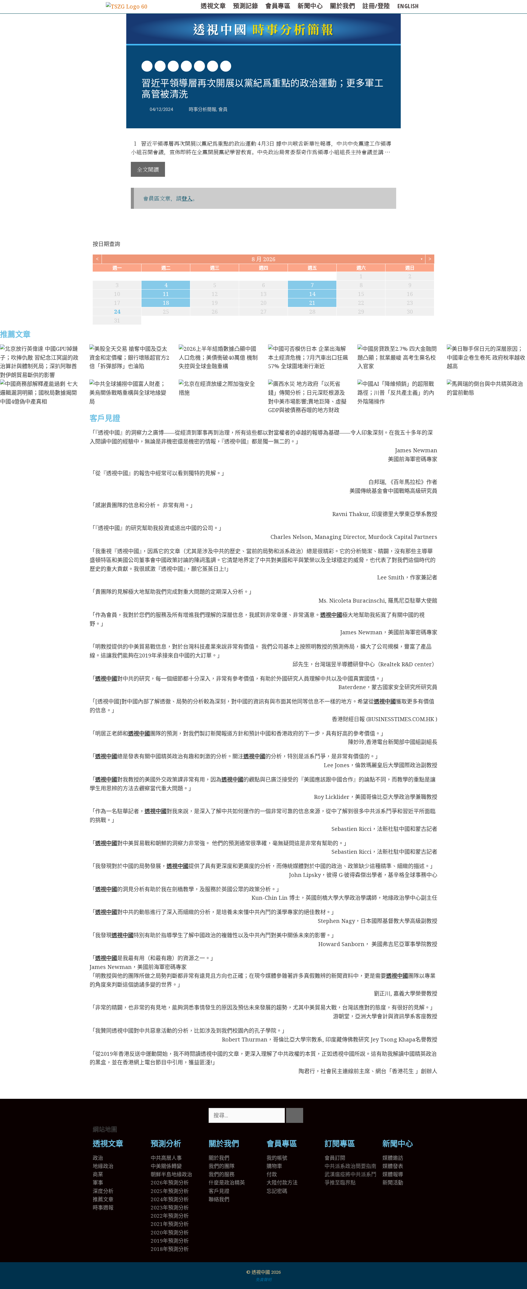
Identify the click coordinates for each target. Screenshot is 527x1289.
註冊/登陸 (376, 6)
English (408, 6)
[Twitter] (332, 1115)
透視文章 (213, 6)
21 (312, 302)
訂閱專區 (339, 1143)
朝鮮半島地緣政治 (171, 1174)
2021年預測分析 (170, 1223)
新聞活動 (392, 1182)
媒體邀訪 (392, 1157)
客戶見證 (105, 418)
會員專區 (277, 6)
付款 (272, 1174)
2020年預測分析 (170, 1232)
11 (166, 293)
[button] (147, 66)
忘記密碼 (277, 1191)
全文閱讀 (148, 169)
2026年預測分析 (170, 1182)
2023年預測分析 (170, 1207)
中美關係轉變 (166, 1166)
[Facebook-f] (348, 1115)
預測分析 (166, 1143)
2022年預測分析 (170, 1215)
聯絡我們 (219, 1199)
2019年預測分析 (170, 1240)
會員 (223, 109)
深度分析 (103, 1191)
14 (312, 293)
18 (166, 302)
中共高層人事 (166, 1157)
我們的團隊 (222, 1166)
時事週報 (103, 1207)
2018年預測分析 (170, 1248)
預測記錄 (245, 6)
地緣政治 (103, 1166)
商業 (98, 1174)
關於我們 (342, 6)
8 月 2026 (263, 259)
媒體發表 (392, 1166)
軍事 (98, 1182)
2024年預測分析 (170, 1199)
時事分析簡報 (264, 28)
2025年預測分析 (170, 1191)
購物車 (274, 1166)
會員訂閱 (334, 1157)
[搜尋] (294, 1115)
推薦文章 (15, 334)
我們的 (216, 1174)
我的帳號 (277, 1157)
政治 (98, 1157)
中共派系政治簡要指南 (350, 1166)
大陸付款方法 (282, 1182)
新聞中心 (310, 6)
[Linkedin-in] (365, 1115)
